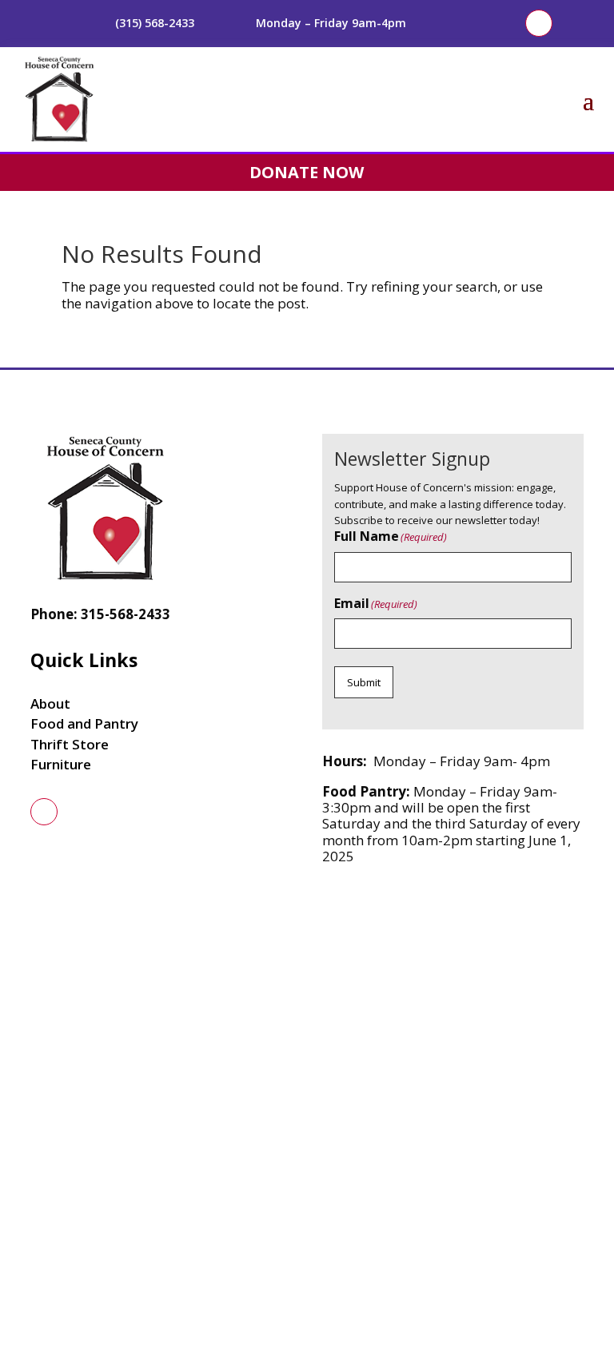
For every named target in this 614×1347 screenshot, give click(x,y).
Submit (364, 682)
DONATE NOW (306, 172)
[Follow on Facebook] (538, 23)
